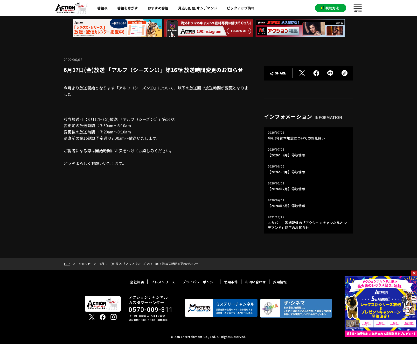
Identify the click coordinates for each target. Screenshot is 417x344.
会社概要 (137, 281)
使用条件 (231, 281)
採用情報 (280, 281)
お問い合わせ (255, 281)
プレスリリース (163, 281)
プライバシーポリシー (199, 281)
